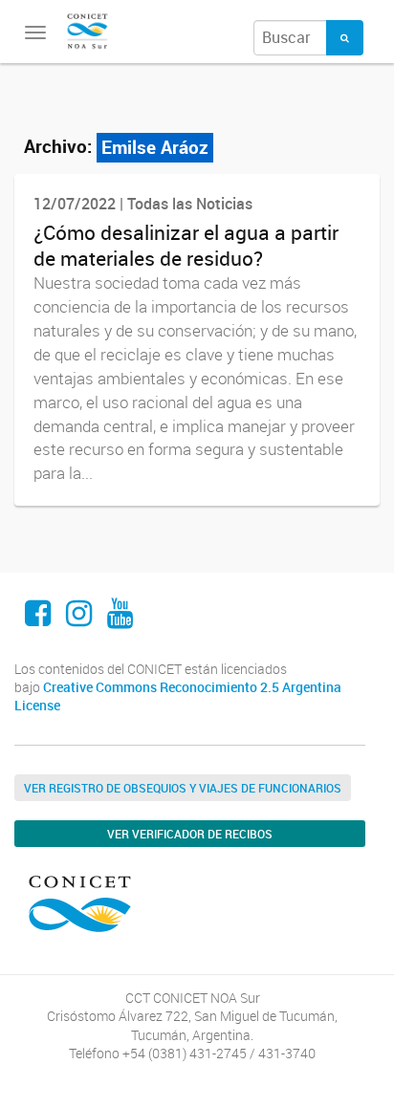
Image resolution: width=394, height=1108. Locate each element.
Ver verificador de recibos (190, 833)
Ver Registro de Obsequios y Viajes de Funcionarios (182, 787)
